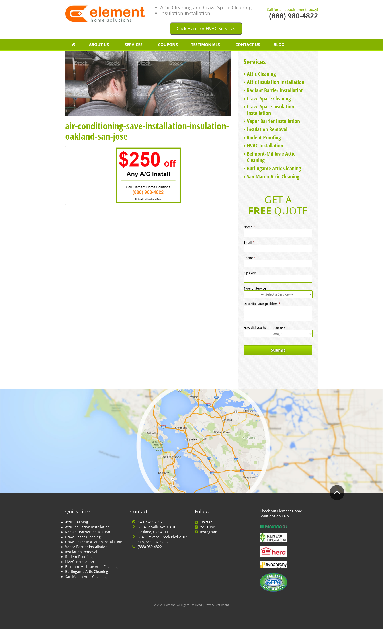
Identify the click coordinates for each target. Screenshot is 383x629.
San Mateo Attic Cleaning (273, 176)
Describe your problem (262, 304)
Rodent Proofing (264, 137)
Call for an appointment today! (292, 10)
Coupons (168, 44)
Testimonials (205, 44)
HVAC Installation (265, 145)
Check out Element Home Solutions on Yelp (281, 513)
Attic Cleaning (261, 73)
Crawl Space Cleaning (269, 98)
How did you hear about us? (264, 328)
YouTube (207, 527)
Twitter (206, 522)
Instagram (208, 531)
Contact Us (247, 44)
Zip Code (250, 273)
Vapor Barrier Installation (273, 121)
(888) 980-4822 (150, 546)
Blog (279, 44)
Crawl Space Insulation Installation (270, 109)
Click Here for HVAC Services (206, 28)
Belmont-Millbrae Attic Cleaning (271, 157)
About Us (99, 44)
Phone (250, 258)
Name (249, 227)
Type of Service (256, 288)
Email (249, 243)
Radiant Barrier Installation (275, 90)
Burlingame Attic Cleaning (274, 168)
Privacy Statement (217, 605)
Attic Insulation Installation (275, 82)
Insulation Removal (267, 129)
